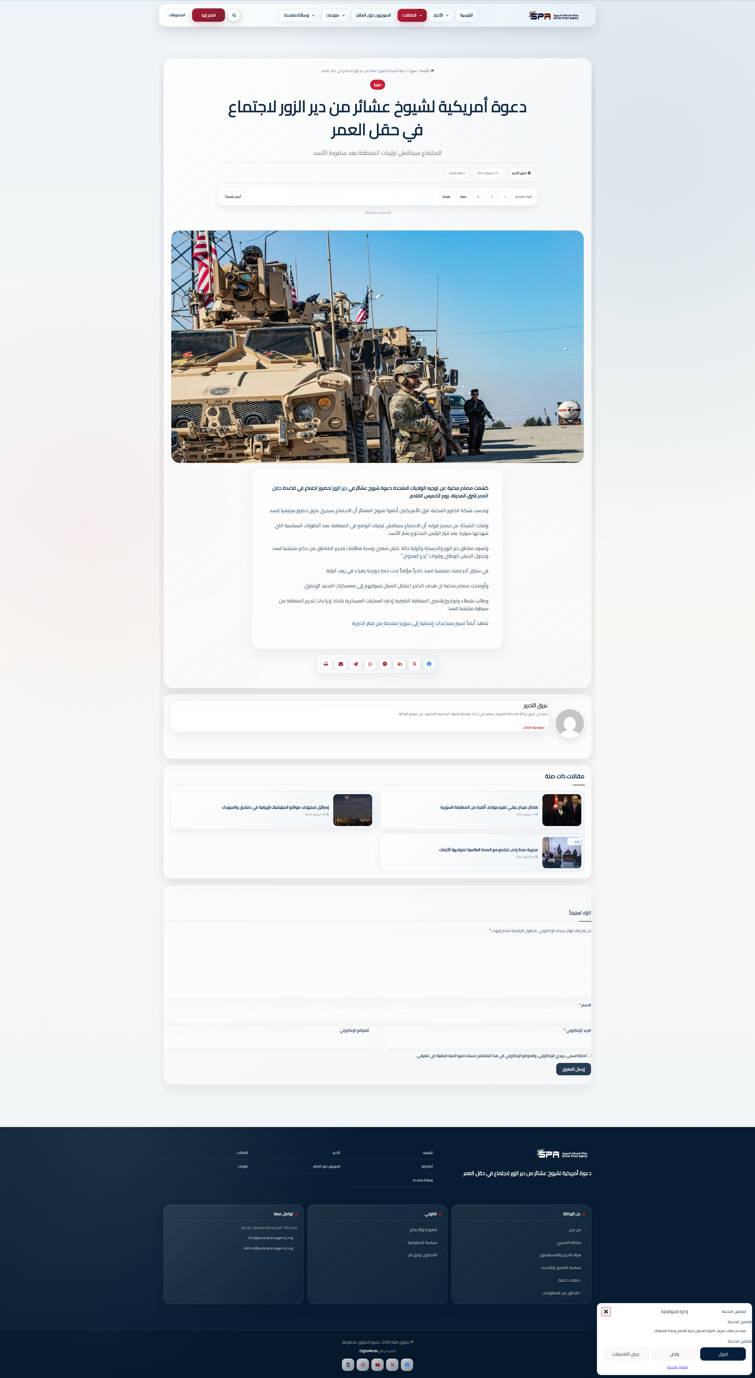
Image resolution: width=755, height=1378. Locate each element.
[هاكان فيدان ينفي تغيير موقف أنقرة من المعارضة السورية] (561, 810)
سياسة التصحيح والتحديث (561, 1267)
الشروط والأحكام (423, 1229)
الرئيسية (466, 15)
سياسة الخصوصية (422, 1242)
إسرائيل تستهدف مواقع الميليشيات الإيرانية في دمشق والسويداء (275, 807)
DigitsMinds (369, 1351)
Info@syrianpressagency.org (270, 1237)
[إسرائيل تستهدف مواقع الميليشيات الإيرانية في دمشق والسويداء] (352, 810)
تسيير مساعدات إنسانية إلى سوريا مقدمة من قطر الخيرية (408, 623)
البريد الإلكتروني (577, 1030)
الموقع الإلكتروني (354, 1030)
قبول (723, 1354)
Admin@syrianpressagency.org (268, 1248)
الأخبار (438, 15)
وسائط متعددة (296, 15)
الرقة (416, 548)
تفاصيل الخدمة (677, 1367)
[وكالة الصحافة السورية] (552, 15)
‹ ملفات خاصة (569, 1280)
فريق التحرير (519, 173)
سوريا (413, 70)
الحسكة (432, 548)
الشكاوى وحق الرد (422, 1254)
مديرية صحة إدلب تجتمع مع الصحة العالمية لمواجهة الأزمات (488, 849)
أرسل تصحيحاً (233, 196)
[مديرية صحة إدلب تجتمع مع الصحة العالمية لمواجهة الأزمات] (561, 853)
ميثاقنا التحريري (569, 1242)
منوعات (332, 15)
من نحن (575, 1229)
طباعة (446, 196)
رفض (674, 1354)
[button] (606, 1312)
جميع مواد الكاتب (533, 727)
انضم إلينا (209, 15)
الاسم (585, 1004)
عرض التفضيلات (626, 1354)
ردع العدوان (414, 556)
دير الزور (340, 488)
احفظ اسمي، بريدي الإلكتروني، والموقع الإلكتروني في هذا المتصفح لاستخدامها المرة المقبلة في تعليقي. (501, 1055)
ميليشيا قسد (282, 510)
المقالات (409, 15)
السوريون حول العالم (373, 15)
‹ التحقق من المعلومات (561, 1292)
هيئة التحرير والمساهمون (560, 1254)
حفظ (463, 196)
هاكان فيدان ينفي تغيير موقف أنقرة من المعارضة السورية (489, 807)
